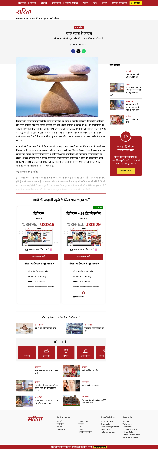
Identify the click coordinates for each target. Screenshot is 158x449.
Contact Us (128, 426)
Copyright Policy (130, 429)
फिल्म (85, 3)
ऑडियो (137, 3)
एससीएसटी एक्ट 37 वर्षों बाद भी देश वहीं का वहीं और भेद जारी (46, 388)
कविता (84, 367)
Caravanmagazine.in (109, 426)
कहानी (33, 3)
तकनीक (85, 382)
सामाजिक (36, 18)
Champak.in (105, 424)
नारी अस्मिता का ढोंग (90, 370)
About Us (126, 421)
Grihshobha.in (106, 421)
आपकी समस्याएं (119, 3)
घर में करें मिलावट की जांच (45, 328)
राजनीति (22, 3)
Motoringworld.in (107, 432)
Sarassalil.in (105, 429)
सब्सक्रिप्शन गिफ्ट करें (38, 249)
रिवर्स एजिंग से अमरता (90, 385)
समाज (44, 3)
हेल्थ (95, 3)
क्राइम (104, 3)
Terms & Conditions (131, 434)
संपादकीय (56, 3)
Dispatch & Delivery (131, 437)
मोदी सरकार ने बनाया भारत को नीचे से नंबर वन (132, 107)
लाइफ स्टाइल (71, 3)
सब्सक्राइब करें (38, 256)
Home (19, 18)
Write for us (128, 424)
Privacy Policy (128, 432)
